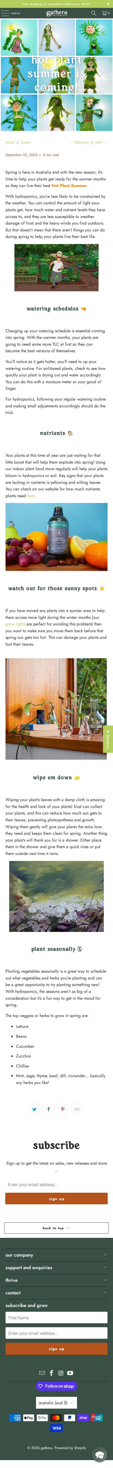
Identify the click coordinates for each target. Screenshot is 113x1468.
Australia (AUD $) (53, 1403)
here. (31, 496)
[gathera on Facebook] (51, 1373)
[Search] (94, 13)
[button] (99, 1454)
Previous (81, 142)
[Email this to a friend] (77, 1109)
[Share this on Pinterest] (63, 1109)
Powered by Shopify (70, 1447)
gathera (46, 1447)
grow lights (15, 624)
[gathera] (56, 13)
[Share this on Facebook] (48, 1109)
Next (99, 142)
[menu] (2, 13)
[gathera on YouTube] (70, 1373)
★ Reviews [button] (108, 739)
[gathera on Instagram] (61, 1373)
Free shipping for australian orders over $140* (56, 4)
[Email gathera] (42, 1373)
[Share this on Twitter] (34, 1109)
